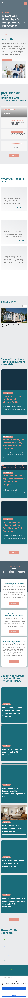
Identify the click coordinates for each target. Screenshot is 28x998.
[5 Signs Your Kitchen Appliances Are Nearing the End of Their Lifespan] (14, 467)
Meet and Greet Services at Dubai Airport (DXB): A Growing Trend (17, 123)
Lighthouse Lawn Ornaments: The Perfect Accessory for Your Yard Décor (18, 146)
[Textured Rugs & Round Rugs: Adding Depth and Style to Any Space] (5, 134)
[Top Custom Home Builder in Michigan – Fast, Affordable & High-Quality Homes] (14, 508)
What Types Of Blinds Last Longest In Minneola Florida (13, 399)
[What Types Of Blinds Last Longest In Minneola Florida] (14, 379)
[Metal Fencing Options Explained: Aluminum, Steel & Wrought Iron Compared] (14, 694)
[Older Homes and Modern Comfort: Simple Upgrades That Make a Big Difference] (14, 883)
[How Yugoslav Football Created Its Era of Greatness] (14, 733)
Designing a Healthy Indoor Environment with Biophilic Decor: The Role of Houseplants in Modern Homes (13, 112)
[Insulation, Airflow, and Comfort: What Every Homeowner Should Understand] (14, 426)
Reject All (14, 995)
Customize (14, 991)
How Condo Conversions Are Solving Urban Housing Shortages (13, 863)
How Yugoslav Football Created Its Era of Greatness (12, 752)
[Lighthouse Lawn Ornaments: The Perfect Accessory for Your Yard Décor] (5, 146)
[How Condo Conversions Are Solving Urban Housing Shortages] (14, 847)
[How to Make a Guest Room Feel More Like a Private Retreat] (14, 812)
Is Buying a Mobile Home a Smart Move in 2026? (13, 325)
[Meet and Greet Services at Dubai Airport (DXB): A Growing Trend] (5, 123)
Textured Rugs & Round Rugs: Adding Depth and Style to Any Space (18, 135)
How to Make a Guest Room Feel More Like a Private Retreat (12, 828)
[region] (14, 987)
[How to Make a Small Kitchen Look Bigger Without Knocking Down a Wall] (14, 772)
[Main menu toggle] (25, 3)
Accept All (14, 988)
